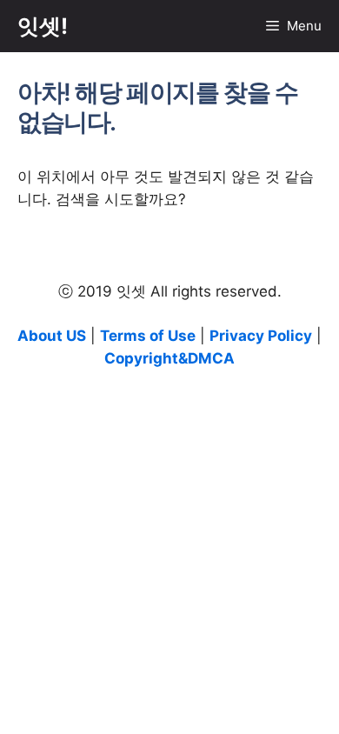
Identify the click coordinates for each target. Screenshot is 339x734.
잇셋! (42, 26)
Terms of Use (148, 335)
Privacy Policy (260, 335)
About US (51, 335)
